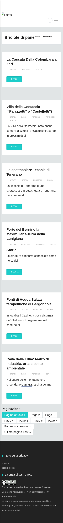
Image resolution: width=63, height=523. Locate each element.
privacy (5, 463)
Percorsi (26, 70)
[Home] (7, 14)
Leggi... (15, 79)
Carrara (26, 384)
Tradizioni (50, 117)
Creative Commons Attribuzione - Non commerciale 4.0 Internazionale (26, 492)
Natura (13, 70)
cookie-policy (8, 467)
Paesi (23, 117)
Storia (13, 117)
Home (37, 36)
